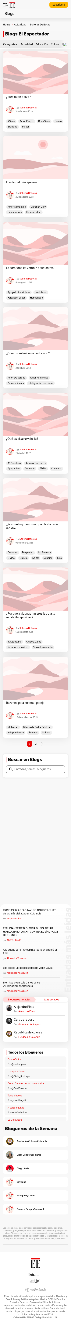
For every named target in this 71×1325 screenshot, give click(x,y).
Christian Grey (38, 206)
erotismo (12, 126)
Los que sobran (16, 1071)
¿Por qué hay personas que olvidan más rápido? (32, 526)
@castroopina (18, 1064)
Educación (42, 44)
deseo (58, 121)
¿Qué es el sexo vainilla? (22, 439)
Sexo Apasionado (43, 647)
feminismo (41, 292)
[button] (66, 44)
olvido (11, 558)
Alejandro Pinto (14, 918)
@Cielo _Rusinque (20, 1076)
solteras (33, 732)
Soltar (35, 558)
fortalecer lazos (16, 297)
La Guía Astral (15, 1119)
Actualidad (20, 24)
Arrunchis (30, 468)
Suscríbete (58, 4)
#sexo (11, 121)
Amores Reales (16, 383)
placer (25, 126)
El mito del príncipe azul (21, 182)
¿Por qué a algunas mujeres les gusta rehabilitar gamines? (30, 615)
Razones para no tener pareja (25, 703)
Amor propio (27, 121)
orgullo (24, 558)
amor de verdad (16, 377)
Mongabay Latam (26, 1195)
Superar (48, 558)
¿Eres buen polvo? (18, 97)
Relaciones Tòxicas (18, 647)
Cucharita (56, 468)
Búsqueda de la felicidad (37, 727)
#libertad (13, 727)
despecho (27, 552)
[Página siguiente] (41, 744)
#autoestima (15, 641)
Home (6, 24)
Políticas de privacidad (32, 1299)
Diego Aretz (23, 1168)
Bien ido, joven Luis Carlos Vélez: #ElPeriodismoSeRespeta (21, 984)
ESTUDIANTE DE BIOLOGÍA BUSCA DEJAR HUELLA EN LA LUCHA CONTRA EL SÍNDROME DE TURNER (30, 932)
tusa (59, 558)
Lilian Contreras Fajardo (29, 1154)
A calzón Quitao (19, 1112)
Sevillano (21, 1182)
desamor (12, 552)
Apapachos (14, 468)
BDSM (43, 468)
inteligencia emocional (40, 383)
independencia (16, 732)
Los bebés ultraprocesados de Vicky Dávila (28, 968)
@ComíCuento (19, 1088)
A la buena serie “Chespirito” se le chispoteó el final (30, 951)
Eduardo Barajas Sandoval (30, 1209)
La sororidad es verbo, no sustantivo (30, 268)
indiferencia (44, 552)
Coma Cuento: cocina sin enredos (26, 1083)
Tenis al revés (15, 1095)
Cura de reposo (24, 1020)
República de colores (28, 1032)
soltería (46, 732)
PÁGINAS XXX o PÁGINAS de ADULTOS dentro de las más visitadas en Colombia (29, 912)
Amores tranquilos (36, 463)
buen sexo (44, 121)
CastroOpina (14, 1059)
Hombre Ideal (33, 212)
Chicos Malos (33, 641)
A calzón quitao (16, 1107)
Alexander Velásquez (17, 958)
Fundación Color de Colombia (29, 1037)
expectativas (15, 212)
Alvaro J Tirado (14, 940)
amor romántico (17, 206)
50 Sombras (14, 463)
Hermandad (36, 297)
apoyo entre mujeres (19, 292)
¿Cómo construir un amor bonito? (28, 353)
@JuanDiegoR (18, 1100)
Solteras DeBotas (28, 107)
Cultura (55, 44)
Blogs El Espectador (27, 34)
